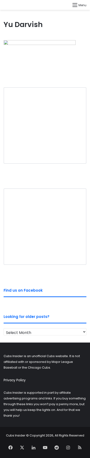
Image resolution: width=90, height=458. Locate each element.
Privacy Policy (15, 380)
